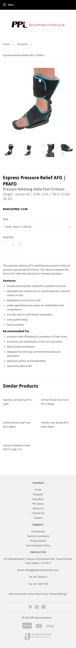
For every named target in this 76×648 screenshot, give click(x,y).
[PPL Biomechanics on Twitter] (30, 607)
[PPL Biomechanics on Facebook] (37, 607)
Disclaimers (38, 531)
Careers (38, 517)
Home (6, 44)
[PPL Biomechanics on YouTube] (44, 607)
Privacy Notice (38, 540)
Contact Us (38, 513)
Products (22, 44)
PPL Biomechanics (41, 617)
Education (38, 499)
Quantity (8, 237)
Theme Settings (58, 593)
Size (5, 219)
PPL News (38, 503)
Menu (11, 4)
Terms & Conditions (38, 536)
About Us (38, 508)
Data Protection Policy (38, 545)
